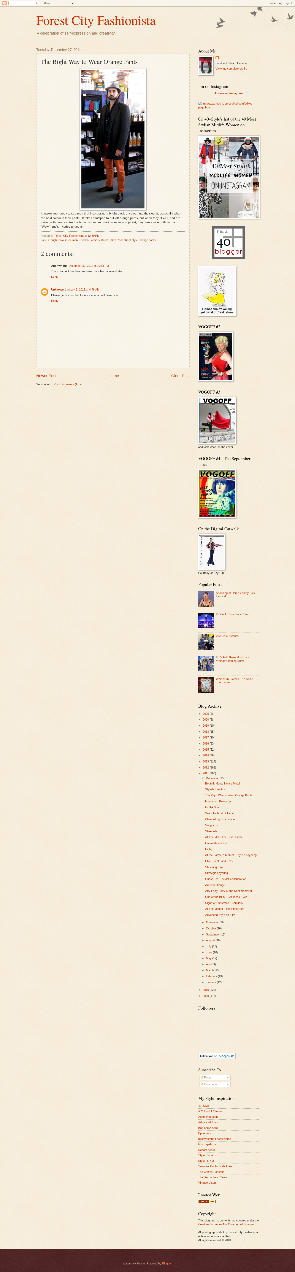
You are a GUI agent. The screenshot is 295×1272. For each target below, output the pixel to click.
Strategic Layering (216, 873)
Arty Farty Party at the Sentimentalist (228, 890)
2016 (206, 743)
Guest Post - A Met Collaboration (225, 879)
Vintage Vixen (207, 1182)
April (209, 964)
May (209, 958)
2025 (206, 713)
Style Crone (205, 1155)
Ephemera (204, 1133)
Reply (54, 277)
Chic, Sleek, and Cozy (219, 861)
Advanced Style (208, 1122)
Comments (210, 1084)
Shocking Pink (214, 867)
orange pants (148, 240)
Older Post (180, 376)
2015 (206, 749)
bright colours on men (64, 240)
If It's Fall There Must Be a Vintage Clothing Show (232, 659)
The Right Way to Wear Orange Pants (228, 795)
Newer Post (46, 376)
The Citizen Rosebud (211, 1172)
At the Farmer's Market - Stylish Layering (231, 855)
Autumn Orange (215, 885)
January (211, 982)
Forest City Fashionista (96, 20)
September (213, 934)
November (213, 922)
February (212, 976)
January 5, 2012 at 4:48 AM (82, 289)
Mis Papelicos (207, 1144)
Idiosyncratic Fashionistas (214, 1138)
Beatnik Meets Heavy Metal (222, 783)
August (211, 940)
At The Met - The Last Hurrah (223, 837)
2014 (206, 755)
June (209, 952)
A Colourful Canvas (210, 1111)
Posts (207, 1077)
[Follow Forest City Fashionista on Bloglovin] (217, 1058)
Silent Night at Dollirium (220, 813)
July (209, 946)
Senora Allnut (206, 1149)
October (211, 928)
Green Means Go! (216, 843)
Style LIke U (206, 1160)
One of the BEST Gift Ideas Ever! (226, 897)
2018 (206, 731)
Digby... (210, 849)
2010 (206, 989)
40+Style (203, 1105)
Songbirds (211, 825)
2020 (206, 719)
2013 (206, 761)
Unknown (57, 289)
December (213, 778)
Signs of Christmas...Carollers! (224, 903)
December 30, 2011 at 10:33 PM (89, 265)
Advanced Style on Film (220, 914)
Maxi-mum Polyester (218, 801)
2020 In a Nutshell (227, 636)
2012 (206, 767)
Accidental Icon (208, 1116)
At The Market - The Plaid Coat (224, 908)
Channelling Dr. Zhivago (220, 819)
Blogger (166, 1263)
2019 (206, 725)
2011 (206, 773)
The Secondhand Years (212, 1177)
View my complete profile (231, 68)
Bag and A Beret (208, 1127)
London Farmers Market (94, 240)
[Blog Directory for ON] (207, 1202)
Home (114, 376)
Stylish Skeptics (215, 789)
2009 (206, 995)
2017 (206, 737)
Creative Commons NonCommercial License (226, 1224)
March (210, 970)
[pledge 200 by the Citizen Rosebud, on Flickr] (228, 107)
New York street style (124, 240)
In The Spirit (212, 807)
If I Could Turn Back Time (232, 614)
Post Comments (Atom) (68, 384)
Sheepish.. (212, 831)
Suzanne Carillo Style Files (215, 1166)
